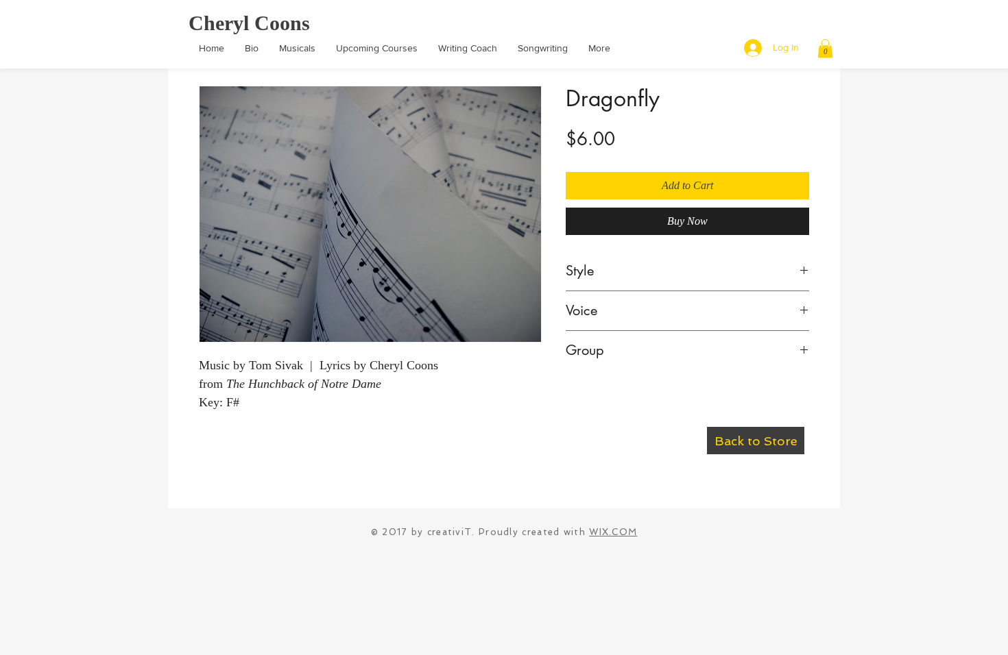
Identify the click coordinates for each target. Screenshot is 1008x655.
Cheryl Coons (249, 23)
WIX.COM (613, 532)
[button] (825, 48)
